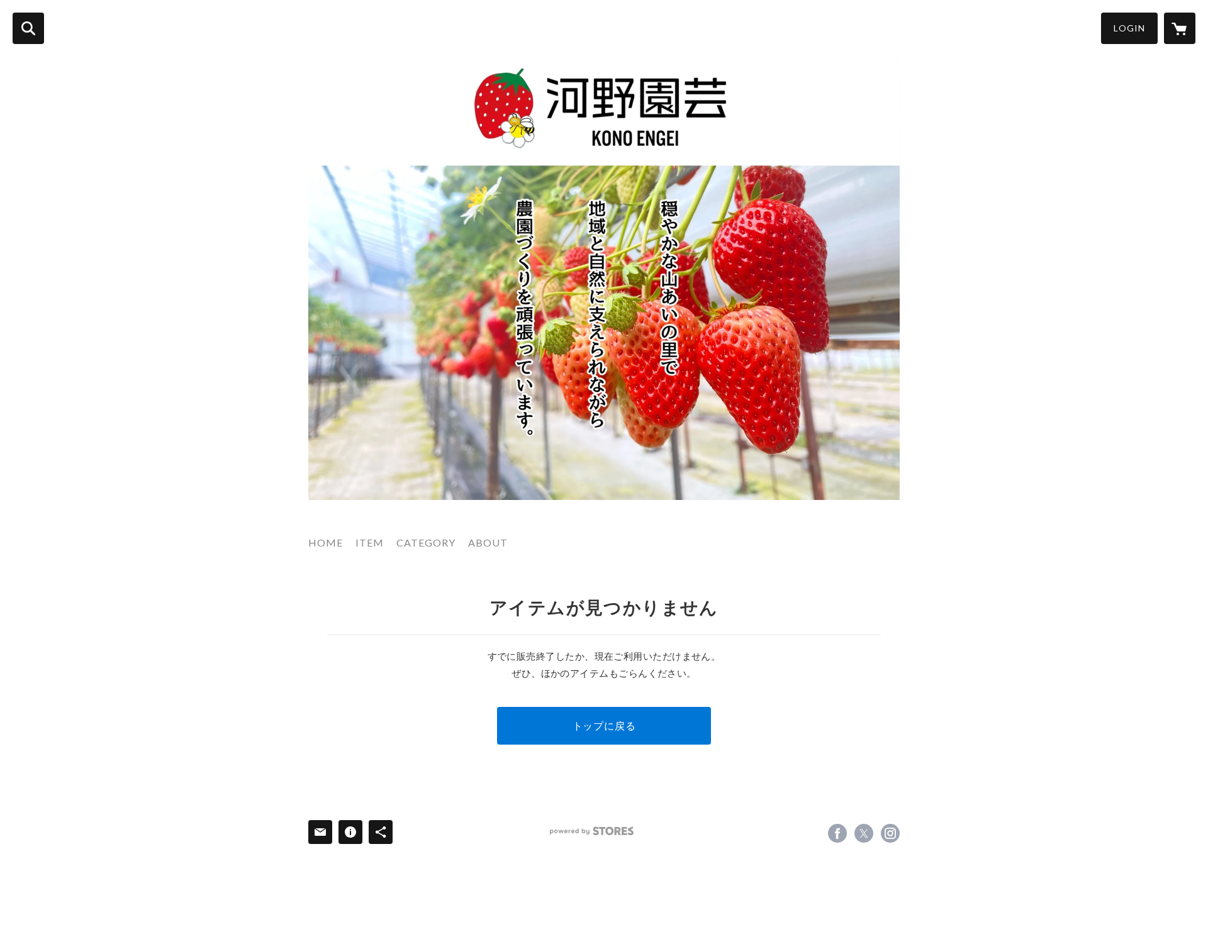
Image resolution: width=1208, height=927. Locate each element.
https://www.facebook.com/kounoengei (837, 833)
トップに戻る (604, 725)
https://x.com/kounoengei (863, 833)
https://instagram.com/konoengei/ (890, 833)
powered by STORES (592, 831)
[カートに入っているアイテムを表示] (1179, 28)
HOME (325, 542)
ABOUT (488, 542)
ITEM (369, 542)
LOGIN (1129, 28)
